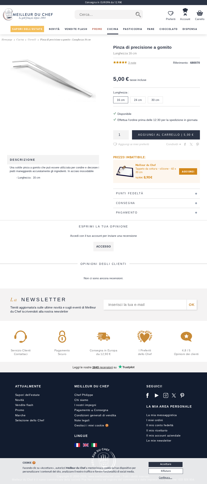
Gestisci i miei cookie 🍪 (91, 425)
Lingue (81, 436)
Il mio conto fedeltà (159, 425)
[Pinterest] (183, 395)
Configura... (165, 477)
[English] (86, 445)
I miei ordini (154, 420)
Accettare (165, 464)
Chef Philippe (83, 394)
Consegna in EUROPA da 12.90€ (103, 2)
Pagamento (82, 410)
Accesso (103, 246)
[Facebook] (149, 395)
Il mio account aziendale (163, 435)
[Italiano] (94, 445)
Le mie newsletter (158, 440)
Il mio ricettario (157, 430)
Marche (20, 415)
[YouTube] (158, 395)
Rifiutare (166, 471)
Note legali (82, 420)
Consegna (101, 410)
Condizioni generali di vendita (95, 415)
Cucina (20, 39)
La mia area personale (169, 406)
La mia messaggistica (161, 415)
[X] (175, 395)
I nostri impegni (85, 405)
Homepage (7, 39)
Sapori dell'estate (27, 394)
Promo (19, 410)
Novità (19, 400)
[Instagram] (166, 395)
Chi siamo (81, 400)
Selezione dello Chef (29, 420)
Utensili (32, 39)
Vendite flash (24, 405)
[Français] (77, 445)
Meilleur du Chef (91, 386)
